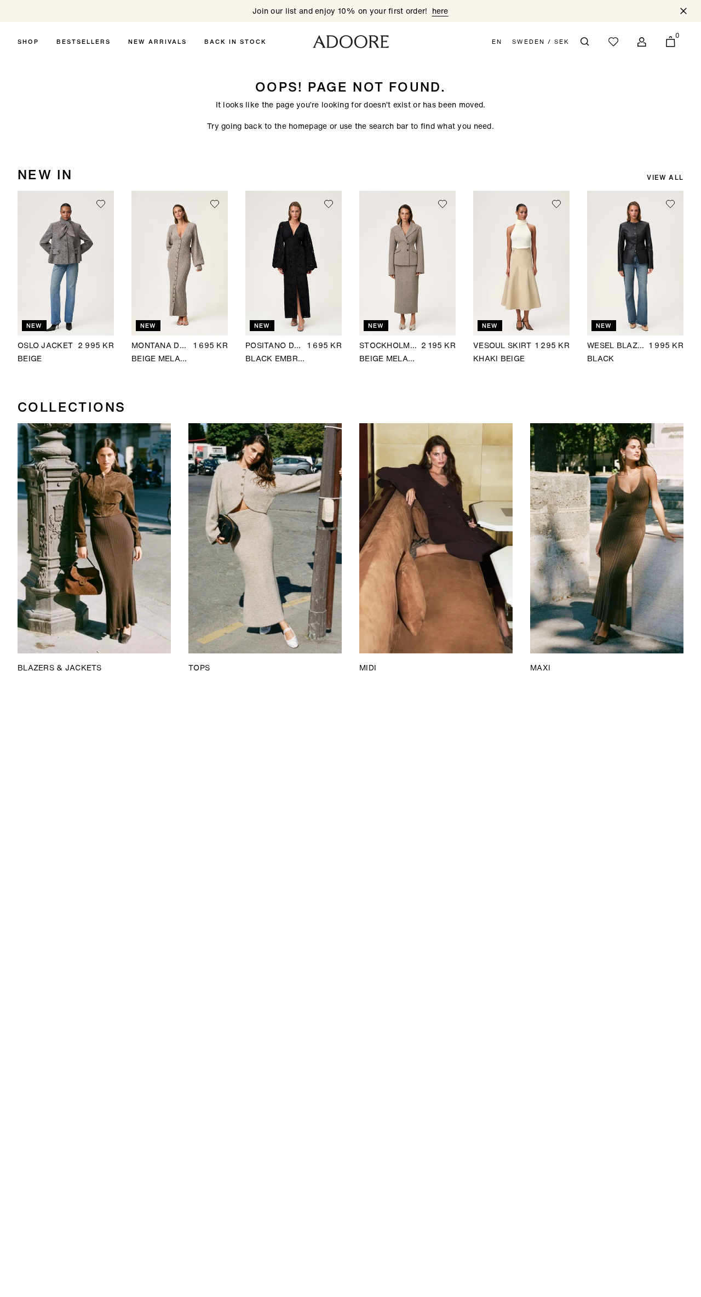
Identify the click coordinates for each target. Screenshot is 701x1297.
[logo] (351, 41)
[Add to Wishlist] (101, 204)
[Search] (584, 41)
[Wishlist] (613, 41)
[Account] (641, 41)
